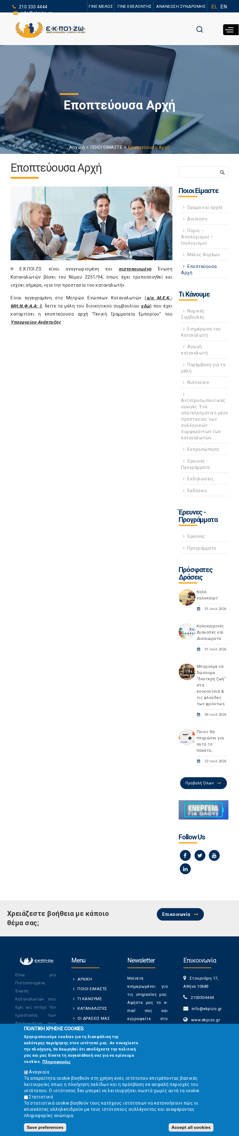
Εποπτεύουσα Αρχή (199, 269)
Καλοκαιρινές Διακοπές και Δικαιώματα (210, 632)
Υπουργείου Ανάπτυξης (36, 322)
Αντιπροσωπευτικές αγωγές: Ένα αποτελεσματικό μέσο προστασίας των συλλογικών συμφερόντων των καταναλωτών (204, 419)
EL (214, 7)
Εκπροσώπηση (203, 449)
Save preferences (45, 1127)
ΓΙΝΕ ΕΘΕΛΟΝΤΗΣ (135, 6)
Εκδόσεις (197, 490)
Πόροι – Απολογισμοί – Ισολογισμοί (197, 237)
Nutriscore (198, 382)
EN (223, 7)
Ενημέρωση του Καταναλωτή (201, 332)
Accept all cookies (191, 1127)
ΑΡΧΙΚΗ (84, 979)
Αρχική (77, 147)
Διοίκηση (197, 218)
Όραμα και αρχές (205, 207)
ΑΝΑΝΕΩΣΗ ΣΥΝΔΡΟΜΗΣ (181, 6)
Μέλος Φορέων (203, 254)
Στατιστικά (41, 1096)
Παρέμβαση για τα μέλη (203, 367)
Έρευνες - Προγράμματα (195, 464)
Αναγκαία (39, 1071)
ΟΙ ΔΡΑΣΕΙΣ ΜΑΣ (93, 1018)
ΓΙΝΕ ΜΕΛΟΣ (101, 6)
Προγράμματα (201, 548)
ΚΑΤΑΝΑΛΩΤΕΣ (92, 1008)
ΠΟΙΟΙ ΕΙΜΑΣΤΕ (107, 147)
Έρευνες (196, 536)
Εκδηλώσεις (200, 478)
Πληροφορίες (56, 1061)
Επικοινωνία (176, 914)
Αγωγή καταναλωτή (194, 349)
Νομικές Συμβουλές (193, 314)
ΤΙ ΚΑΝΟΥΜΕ (89, 998)
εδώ (145, 305)
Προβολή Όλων (199, 783)
